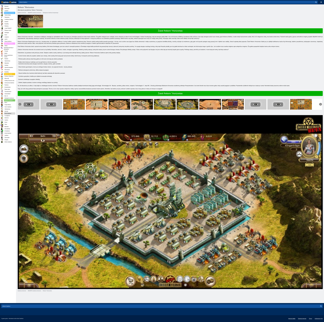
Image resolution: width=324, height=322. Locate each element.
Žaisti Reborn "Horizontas (170, 30)
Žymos (310, 318)
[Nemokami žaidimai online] (8, 2)
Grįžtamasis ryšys (319, 318)
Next (320, 104)
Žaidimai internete (302, 318)
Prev (20, 104)
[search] (316, 2)
